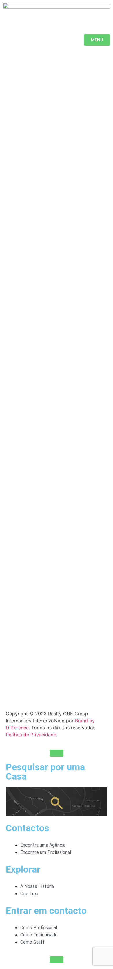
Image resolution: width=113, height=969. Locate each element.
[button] (56, 753)
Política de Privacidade (31, 734)
